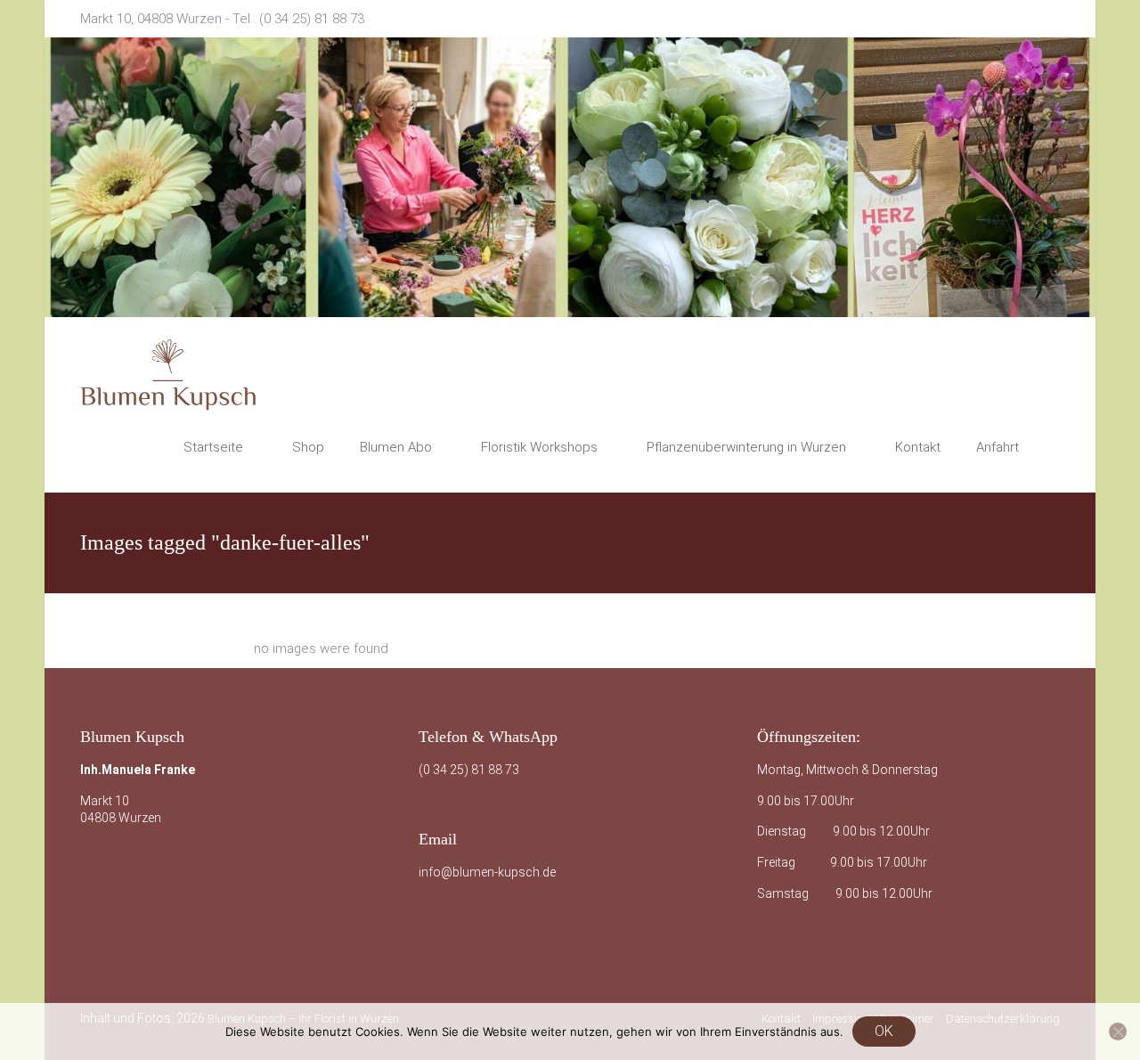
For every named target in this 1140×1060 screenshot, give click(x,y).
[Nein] (1118, 1031)
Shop (308, 447)
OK (884, 1031)
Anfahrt (997, 447)
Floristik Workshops (539, 447)
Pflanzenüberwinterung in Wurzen (746, 447)
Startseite (213, 447)
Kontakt (917, 447)
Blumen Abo (396, 447)
